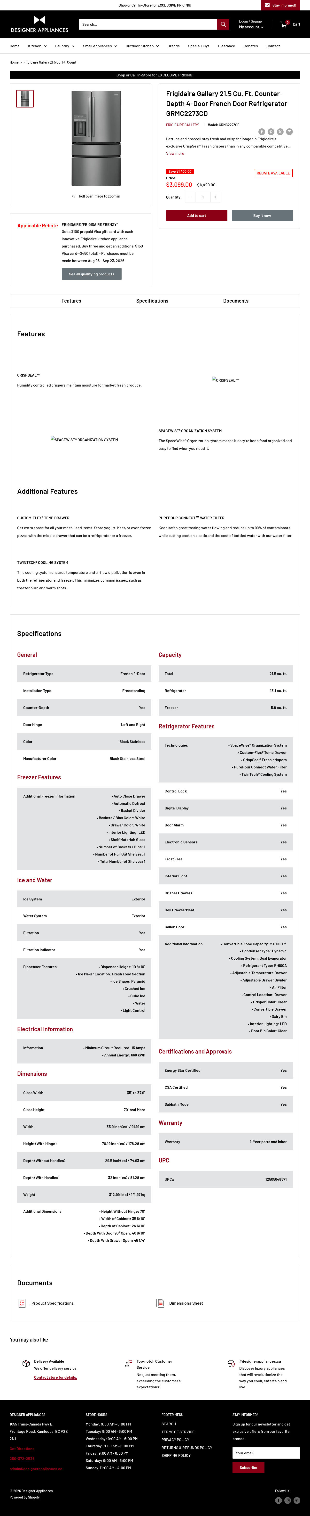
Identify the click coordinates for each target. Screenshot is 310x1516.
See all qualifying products (91, 274)
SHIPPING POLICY (176, 1455)
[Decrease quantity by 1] (190, 197)
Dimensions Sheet (185, 1303)
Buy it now (262, 215)
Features (71, 300)
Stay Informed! (284, 5)
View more (175, 153)
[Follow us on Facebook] (278, 1500)
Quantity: (174, 197)
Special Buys (198, 45)
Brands (174, 45)
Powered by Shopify (25, 1497)
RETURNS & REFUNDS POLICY (187, 1447)
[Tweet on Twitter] (280, 131)
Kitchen (34, 45)
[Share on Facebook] (261, 131)
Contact (273, 45)
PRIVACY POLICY (175, 1439)
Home (15, 45)
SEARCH (169, 1423)
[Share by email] (289, 131)
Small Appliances (97, 45)
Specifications (152, 300)
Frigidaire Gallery (182, 125)
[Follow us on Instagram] (287, 1500)
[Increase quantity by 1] (216, 197)
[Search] (223, 24)
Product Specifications (52, 1303)
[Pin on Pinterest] (271, 131)
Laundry (62, 45)
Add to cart (196, 215)
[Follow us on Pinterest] (297, 1500)
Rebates (251, 45)
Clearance (226, 45)
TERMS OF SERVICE (178, 1431)
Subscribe (248, 1467)
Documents (235, 300)
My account (249, 26)
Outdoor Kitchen (140, 45)
